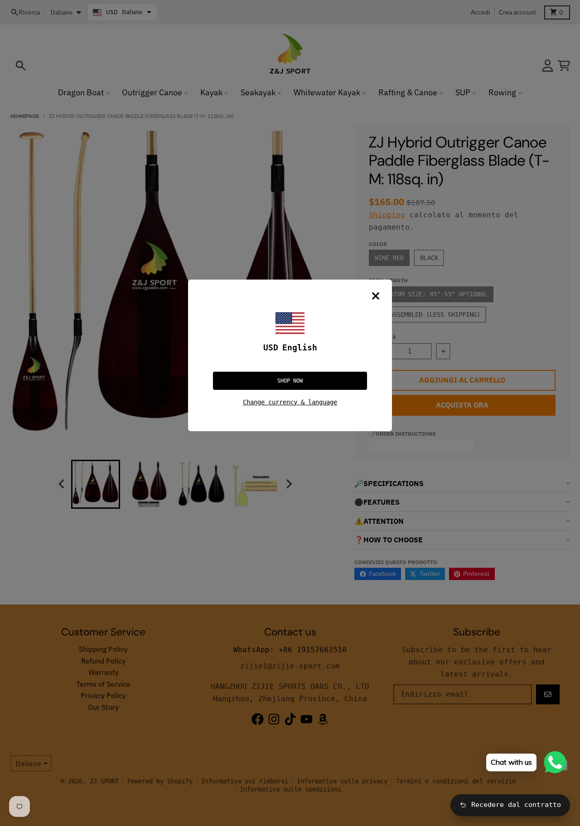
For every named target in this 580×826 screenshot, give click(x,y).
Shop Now (290, 381)
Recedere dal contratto (516, 805)
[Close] (376, 296)
